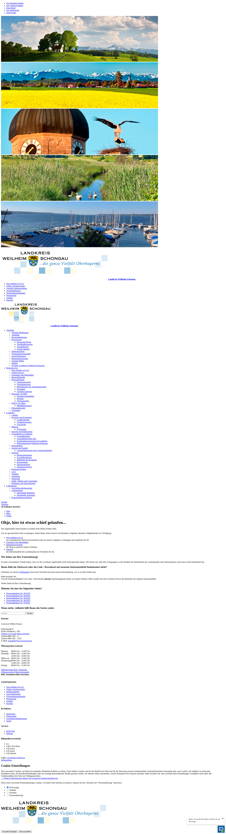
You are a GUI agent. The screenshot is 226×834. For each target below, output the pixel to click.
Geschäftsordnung (24, 457)
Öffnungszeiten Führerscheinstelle (15, 672)
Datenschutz (11, 716)
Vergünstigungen (24, 384)
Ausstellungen (23, 347)
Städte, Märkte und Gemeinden (24, 481)
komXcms (20, 758)
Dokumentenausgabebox (22, 497)
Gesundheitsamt (23, 436)
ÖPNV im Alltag (19, 403)
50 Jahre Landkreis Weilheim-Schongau (28, 365)
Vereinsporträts (23, 401)
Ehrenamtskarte (18, 380)
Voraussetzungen (24, 382)
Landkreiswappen (24, 422)
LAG (14, 472)
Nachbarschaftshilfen (25, 396)
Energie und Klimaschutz (22, 431)
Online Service (18, 373)
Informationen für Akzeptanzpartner (31, 387)
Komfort (12, 793)
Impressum (10, 714)
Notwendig (14, 787)
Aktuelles (10, 330)
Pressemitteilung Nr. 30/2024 (18, 598)
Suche (8, 721)
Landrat (15, 415)
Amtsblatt (15, 335)
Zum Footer (11, 13)
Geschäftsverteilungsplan (22, 488)
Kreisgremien (22, 462)
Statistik (12, 790)
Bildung (15, 427)
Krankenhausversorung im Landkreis (32, 441)
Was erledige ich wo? (15, 284)
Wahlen (15, 363)
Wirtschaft (16, 479)
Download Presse (24, 342)
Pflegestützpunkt (18, 408)
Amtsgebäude (17, 490)
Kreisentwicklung (19, 469)
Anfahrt (9, 298)
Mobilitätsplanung (24, 406)
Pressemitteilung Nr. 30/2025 (18, 593)
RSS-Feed (10, 731)
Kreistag (15, 453)
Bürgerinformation (24, 455)
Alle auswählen (25, 832)
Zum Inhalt (10, 8)
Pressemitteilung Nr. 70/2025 (18, 603)
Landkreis (10, 413)
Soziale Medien (23, 349)
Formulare (21, 389)
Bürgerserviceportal (14, 545)
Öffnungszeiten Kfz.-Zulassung (14, 670)
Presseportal (11, 295)
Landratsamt (11, 486)
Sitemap (9, 549)
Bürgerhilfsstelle (18, 377)
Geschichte (21, 424)
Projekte (20, 398)
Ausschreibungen (13, 291)
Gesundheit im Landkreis (22, 434)
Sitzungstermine (23, 464)
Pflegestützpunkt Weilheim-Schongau (32, 443)
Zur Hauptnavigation (15, 3)
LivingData (11, 758)
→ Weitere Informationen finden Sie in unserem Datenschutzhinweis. (29, 778)
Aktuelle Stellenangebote (16, 288)
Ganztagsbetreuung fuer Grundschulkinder (34, 450)
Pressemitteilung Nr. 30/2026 (18, 596)
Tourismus (16, 476)
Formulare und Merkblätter (23, 375)
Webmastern (24, 572)
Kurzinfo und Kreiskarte (22, 417)
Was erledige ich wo (14, 538)
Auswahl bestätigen (9, 832)
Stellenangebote (18, 351)
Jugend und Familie (20, 448)
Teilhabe (15, 474)
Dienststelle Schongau (26, 495)
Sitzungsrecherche (24, 467)
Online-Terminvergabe (15, 286)
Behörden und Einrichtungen (23, 483)
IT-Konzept (21, 429)
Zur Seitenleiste (12, 10)
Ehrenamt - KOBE (19, 394)
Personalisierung (16, 795)
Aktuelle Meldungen (20, 333)
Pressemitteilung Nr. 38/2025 (18, 600)
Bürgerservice (12, 368)
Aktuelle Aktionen (24, 391)
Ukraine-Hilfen (18, 361)
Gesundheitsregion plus (26, 439)
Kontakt (9, 300)
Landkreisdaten (23, 420)
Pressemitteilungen (19, 337)
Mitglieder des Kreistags (27, 460)
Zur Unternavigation (14, 5)
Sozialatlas (16, 410)
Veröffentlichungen (25, 344)
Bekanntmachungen (20, 358)
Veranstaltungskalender (15, 293)
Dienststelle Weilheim (26, 493)
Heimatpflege (17, 446)
